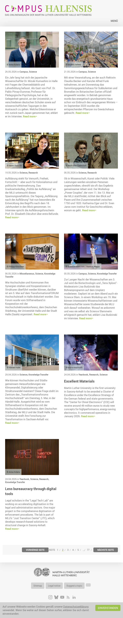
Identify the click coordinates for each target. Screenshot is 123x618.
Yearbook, (83, 374)
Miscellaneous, (27, 273)
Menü (114, 21)
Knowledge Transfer (107, 273)
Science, (24, 172)
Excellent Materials (79, 381)
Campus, (24, 71)
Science (33, 71)
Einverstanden (108, 608)
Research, (94, 374)
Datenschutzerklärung (76, 606)
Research (33, 172)
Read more (29, 116)
